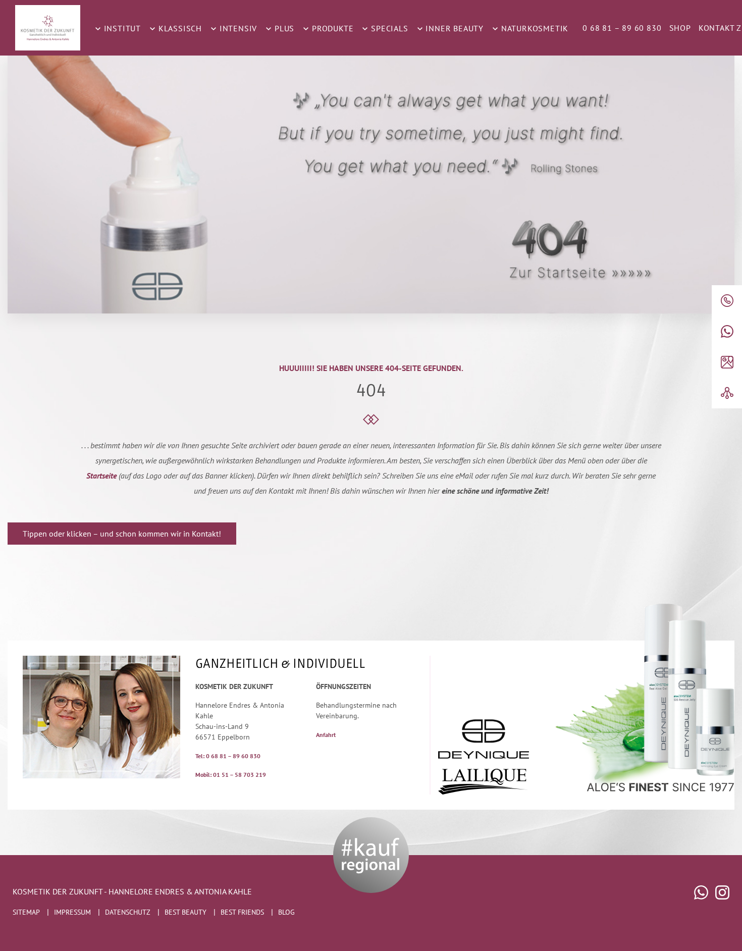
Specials (388, 28)
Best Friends (242, 912)
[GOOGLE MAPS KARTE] (727, 362)
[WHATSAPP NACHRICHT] (727, 331)
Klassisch (179, 28)
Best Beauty (185, 912)
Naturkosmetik (533, 28)
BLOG (286, 912)
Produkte (331, 28)
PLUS (283, 28)
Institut (121, 28)
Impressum (72, 912)
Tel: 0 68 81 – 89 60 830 (227, 756)
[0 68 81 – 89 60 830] (727, 300)
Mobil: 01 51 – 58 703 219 (230, 774)
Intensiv (237, 28)
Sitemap (26, 912)
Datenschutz (127, 912)
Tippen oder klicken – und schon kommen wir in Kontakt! (122, 534)
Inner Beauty (453, 28)
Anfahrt (326, 734)
